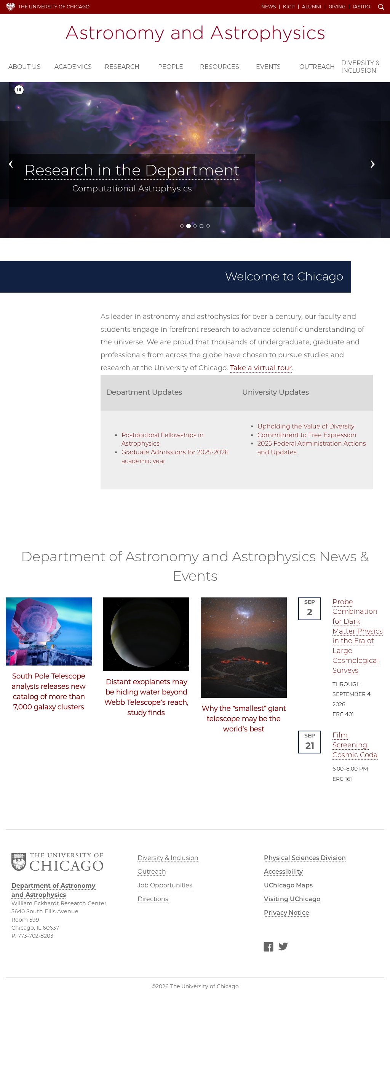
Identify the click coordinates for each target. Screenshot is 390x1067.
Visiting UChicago (292, 899)
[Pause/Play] (19, 90)
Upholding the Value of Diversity (305, 426)
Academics (73, 66)
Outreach (317, 66)
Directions (152, 899)
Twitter (283, 947)
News (268, 7)
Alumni (311, 7)
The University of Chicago (54, 7)
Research (122, 66)
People (170, 66)
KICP (289, 7)
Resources (219, 66)
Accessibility (283, 871)
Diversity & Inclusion (360, 66)
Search (381, 7)
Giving (337, 7)
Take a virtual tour (261, 368)
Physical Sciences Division (305, 858)
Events (268, 66)
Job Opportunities (164, 885)
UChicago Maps (288, 885)
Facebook (268, 947)
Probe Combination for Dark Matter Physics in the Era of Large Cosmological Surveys (357, 636)
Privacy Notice (286, 912)
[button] (15, 160)
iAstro (361, 7)
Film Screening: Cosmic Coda (355, 745)
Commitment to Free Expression (306, 435)
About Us (24, 66)
